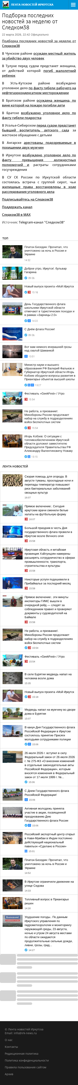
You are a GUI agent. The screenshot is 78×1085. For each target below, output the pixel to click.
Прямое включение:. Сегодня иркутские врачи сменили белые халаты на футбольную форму (46, 510)
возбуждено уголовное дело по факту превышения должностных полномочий (39, 160)
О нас (9, 1040)
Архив (9, 1074)
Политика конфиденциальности (27, 1060)
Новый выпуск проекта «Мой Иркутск (49, 286)
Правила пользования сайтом (25, 1067)
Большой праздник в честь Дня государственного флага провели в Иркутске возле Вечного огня (48, 532)
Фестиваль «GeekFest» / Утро (44, 393)
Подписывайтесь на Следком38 (27, 199)
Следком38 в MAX (16, 214)
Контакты (11, 1047)
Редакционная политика (21, 1053)
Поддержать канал (17, 207)
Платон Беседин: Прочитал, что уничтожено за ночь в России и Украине (46, 250)
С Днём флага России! (39, 329)
